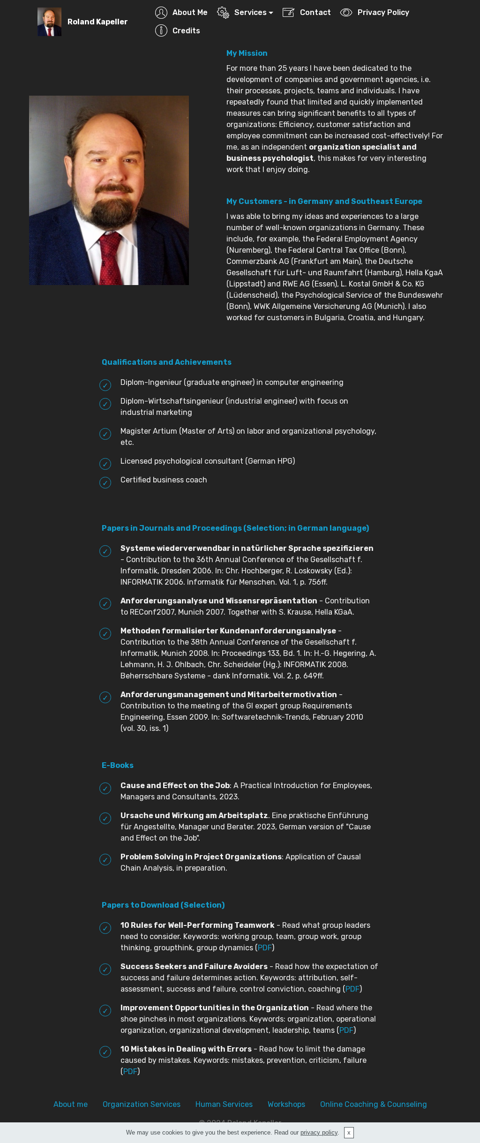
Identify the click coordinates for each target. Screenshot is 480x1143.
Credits (186, 30)
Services (250, 12)
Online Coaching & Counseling (373, 1104)
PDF (265, 947)
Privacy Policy (383, 12)
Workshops (286, 1104)
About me (70, 1104)
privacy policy (319, 1132)
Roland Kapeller (98, 21)
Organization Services (141, 1104)
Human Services (224, 1104)
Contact (315, 12)
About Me (189, 12)
